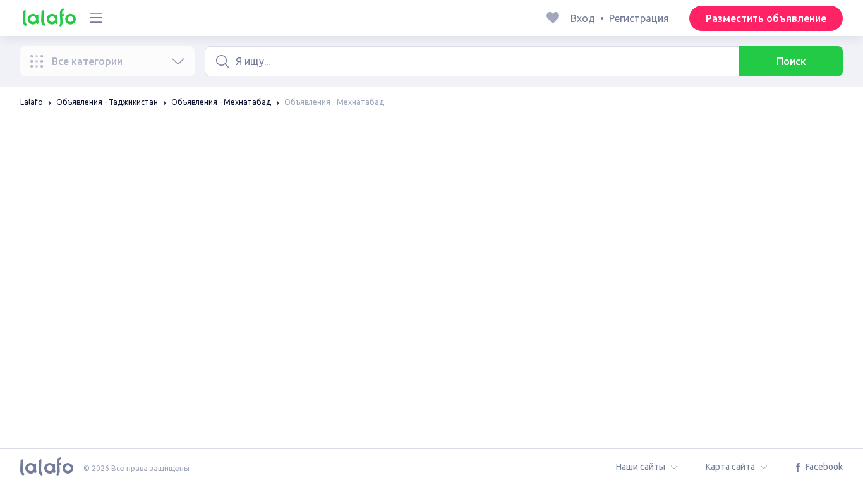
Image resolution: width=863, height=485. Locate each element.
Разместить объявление (766, 18)
